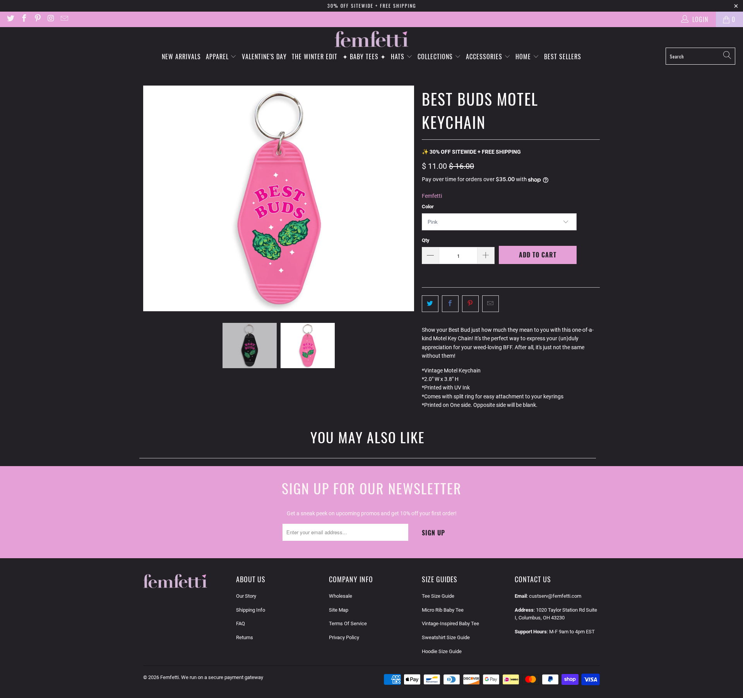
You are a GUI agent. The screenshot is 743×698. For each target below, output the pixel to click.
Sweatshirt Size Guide (446, 637)
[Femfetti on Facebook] (23, 19)
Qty (426, 240)
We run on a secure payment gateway (222, 677)
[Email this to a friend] (490, 303)
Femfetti (432, 196)
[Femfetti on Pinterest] (37, 19)
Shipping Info (250, 610)
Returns (244, 637)
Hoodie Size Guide (442, 651)
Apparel (218, 56)
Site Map (338, 610)
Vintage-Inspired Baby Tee (450, 623)
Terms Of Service (348, 623)
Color (428, 206)
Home (524, 56)
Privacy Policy (344, 637)
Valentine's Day (264, 56)
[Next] (408, 198)
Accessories (485, 56)
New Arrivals (181, 56)
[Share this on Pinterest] (470, 303)
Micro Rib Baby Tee (443, 610)
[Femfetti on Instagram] (50, 19)
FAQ (240, 623)
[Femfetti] (371, 39)
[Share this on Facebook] (450, 303)
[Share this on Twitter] (430, 303)
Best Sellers (562, 56)
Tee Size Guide (438, 596)
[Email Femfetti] (64, 19)
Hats (398, 56)
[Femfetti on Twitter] (10, 19)
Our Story (246, 596)
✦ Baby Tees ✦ (364, 56)
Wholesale (340, 596)
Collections (436, 56)
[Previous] (149, 198)
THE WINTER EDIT (314, 56)
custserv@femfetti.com (555, 596)
